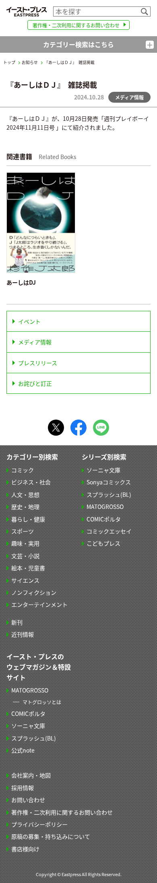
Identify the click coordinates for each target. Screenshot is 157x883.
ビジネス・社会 (31, 482)
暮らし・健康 (28, 519)
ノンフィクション (33, 592)
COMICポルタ (104, 519)
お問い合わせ (28, 800)
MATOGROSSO (105, 507)
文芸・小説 (25, 556)
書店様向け (25, 849)
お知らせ (30, 62)
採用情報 (22, 788)
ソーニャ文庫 (103, 470)
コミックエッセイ (109, 531)
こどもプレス (103, 543)
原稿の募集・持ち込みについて (50, 836)
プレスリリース (37, 363)
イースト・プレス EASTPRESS (26, 11)
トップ (9, 62)
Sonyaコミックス (109, 482)
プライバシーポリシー (39, 824)
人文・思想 (25, 494)
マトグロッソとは (42, 702)
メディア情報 (35, 342)
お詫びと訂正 (35, 383)
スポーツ (22, 531)
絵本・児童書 (28, 568)
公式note (23, 750)
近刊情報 (22, 634)
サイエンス (25, 580)
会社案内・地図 (31, 775)
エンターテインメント (39, 604)
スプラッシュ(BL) (109, 494)
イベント (29, 321)
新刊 (17, 622)
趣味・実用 (25, 543)
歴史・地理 (25, 507)
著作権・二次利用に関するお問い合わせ (76, 25)
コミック (22, 470)
